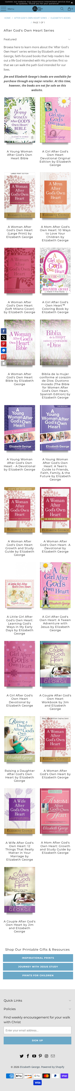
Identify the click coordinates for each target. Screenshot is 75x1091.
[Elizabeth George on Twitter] (21, 1056)
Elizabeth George (30, 1067)
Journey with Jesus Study (38, 966)
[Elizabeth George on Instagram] (46, 1056)
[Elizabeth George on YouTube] (34, 1056)
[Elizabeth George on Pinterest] (40, 1056)
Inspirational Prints (38, 957)
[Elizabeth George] (37, 8)
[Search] (62, 8)
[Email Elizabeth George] (52, 1056)
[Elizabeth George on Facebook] (28, 1056)
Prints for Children (38, 975)
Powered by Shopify (52, 1067)
